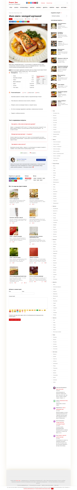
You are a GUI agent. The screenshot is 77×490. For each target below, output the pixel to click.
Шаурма (54, 224)
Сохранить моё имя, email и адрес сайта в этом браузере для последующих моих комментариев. (26, 316)
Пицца (54, 265)
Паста (54, 189)
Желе (54, 284)
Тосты (54, 215)
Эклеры (54, 314)
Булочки (54, 244)
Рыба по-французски (14, 198)
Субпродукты (55, 179)
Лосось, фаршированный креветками (18, 276)
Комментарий (12, 296)
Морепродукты (56, 182)
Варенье (54, 354)
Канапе (54, 217)
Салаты (16, 7)
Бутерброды (55, 208)
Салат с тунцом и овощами (16, 236)
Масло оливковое (17, 81)
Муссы (54, 298)
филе (41, 180)
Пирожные (55, 300)
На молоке (55, 348)
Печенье (54, 258)
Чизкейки (55, 312)
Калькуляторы (49, 3)
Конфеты (55, 291)
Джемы (54, 356)
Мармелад (55, 293)
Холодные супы (56, 113)
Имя (10, 291)
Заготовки (63, 7)
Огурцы (54, 370)
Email (23, 291)
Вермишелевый (56, 134)
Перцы (54, 365)
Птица (54, 168)
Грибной (54, 136)
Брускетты (55, 210)
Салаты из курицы (56, 148)
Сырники (54, 274)
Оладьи (54, 255)
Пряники (54, 269)
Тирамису (55, 307)
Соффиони (60, 41)
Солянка (54, 127)
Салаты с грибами (56, 155)
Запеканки (55, 191)
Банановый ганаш (64, 400)
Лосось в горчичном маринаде (36, 276)
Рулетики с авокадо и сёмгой (16, 217)
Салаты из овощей (56, 141)
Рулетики (55, 236)
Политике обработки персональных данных (42, 488)
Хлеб (54, 276)
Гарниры (54, 196)
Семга (14, 75)
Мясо (54, 165)
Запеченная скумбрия (34, 198)
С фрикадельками (56, 131)
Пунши (54, 329)
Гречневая (55, 346)
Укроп (14, 83)
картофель (39, 178)
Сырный (54, 124)
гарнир (35, 178)
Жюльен (54, 234)
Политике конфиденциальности (29, 488)
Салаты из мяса (56, 144)
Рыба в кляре (32, 217)
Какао (54, 324)
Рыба (21, 12)
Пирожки (55, 262)
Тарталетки (55, 220)
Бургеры (54, 213)
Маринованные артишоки (61, 50)
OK (52, 488)
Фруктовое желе (59, 389)
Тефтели (54, 200)
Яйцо (54, 177)
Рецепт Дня (13, 2)
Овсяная (54, 344)
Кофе (54, 322)
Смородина (55, 375)
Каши (57, 7)
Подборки (43, 3)
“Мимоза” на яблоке (33, 257)
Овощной (55, 120)
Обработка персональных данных (47, 485)
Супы (10, 7)
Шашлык (54, 193)
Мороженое (55, 296)
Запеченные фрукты (57, 286)
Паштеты (55, 229)
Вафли (54, 246)
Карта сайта (56, 485)
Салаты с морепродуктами (58, 153)
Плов (54, 186)
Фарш (54, 184)
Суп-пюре (55, 122)
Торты (54, 310)
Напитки (52, 7)
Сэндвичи (55, 222)
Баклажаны (55, 363)
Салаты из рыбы (56, 151)
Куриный (54, 117)
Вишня (54, 377)
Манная (54, 339)
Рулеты (54, 272)
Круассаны (55, 251)
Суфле (54, 305)
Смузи (54, 327)
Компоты (55, 358)
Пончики (54, 267)
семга (35, 180)
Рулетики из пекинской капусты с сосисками (63, 67)
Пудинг (54, 303)
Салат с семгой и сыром (15, 257)
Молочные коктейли (57, 331)
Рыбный (54, 129)
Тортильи (55, 231)
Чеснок (14, 85)
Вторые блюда (24, 7)
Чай (54, 320)
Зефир (54, 289)
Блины (54, 241)
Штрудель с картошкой (60, 33)
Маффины (55, 253)
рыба (44, 178)
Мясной (54, 115)
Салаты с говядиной (57, 146)
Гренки (54, 227)
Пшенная (55, 337)
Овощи (54, 172)
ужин (38, 180)
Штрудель (55, 279)
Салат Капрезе (61, 84)
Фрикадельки (55, 203)
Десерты (45, 7)
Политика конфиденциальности (22, 485)
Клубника (55, 379)
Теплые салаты (56, 158)
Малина (54, 372)
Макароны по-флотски (63, 58)
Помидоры (55, 368)
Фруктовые (55, 160)
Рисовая (54, 341)
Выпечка (38, 7)
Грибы (54, 175)
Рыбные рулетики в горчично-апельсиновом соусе (36, 237)
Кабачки (54, 361)
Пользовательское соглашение (34, 485)
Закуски (32, 7)
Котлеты (55, 198)
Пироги (54, 260)
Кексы (54, 248)
